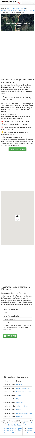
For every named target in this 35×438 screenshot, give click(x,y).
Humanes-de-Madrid (22, 388)
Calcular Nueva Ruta (17, 149)
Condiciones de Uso (20, 425)
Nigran (18, 399)
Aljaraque (19, 402)
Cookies (10, 425)
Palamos (19, 385)
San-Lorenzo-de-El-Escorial (25, 413)
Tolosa (18, 395)
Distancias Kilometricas (9, 10)
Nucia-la (19, 417)
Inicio (8, 8)
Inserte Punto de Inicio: (10, 309)
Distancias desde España (13, 429)
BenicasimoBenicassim (23, 392)
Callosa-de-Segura (22, 406)
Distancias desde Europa (13, 431)
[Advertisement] (17, 51)
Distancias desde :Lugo (26, 10)
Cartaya (18, 410)
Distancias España (19, 8)
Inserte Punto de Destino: (11, 316)
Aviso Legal (28, 423)
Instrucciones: (7, 323)
